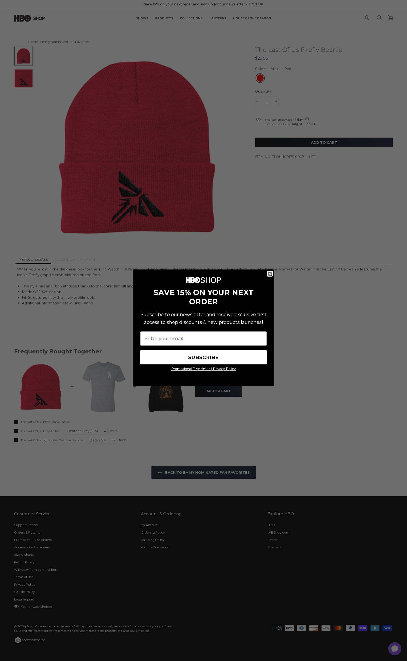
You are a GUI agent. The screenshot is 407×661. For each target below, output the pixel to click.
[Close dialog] (270, 273)
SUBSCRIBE (203, 357)
